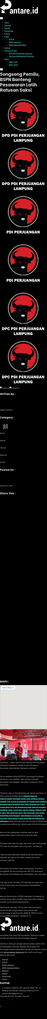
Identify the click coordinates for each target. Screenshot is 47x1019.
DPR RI (11, 39)
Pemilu (7, 34)
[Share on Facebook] (23, 535)
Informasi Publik (10, 51)
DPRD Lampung (15, 42)
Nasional (7, 25)
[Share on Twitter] (23, 598)
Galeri (6, 59)
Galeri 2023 (13, 65)
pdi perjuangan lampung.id (14, 952)
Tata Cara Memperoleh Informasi (21, 56)
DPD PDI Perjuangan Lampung (20, 53)
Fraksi (6, 37)
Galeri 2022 (13, 62)
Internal (7, 48)
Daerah (7, 28)
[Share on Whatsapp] (23, 649)
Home (6, 22)
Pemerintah (8, 31)
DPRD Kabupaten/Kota (17, 45)
